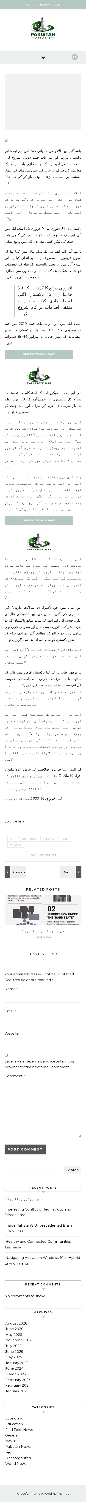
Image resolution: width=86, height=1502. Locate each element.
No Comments (43, 855)
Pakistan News (18, 1446)
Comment (15, 1076)
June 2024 (14, 1368)
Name (11, 989)
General (11, 1435)
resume (48, 838)
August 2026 (16, 1323)
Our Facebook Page (43, 4)
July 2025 (13, 1346)
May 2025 (13, 1357)
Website (12, 1033)
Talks (64, 838)
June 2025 (14, 1351)
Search (73, 1170)
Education (14, 1424)
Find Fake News (19, 1430)
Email (11, 1011)
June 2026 (14, 1329)
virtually (15, 844)
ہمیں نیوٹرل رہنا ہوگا (43, 930)
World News (15, 1463)
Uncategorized (18, 1458)
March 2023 (15, 1374)
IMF (12, 838)
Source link (14, 821)
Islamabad (29, 838)
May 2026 (13, 1334)
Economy (13, 1418)
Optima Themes (57, 1493)
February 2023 (18, 1380)
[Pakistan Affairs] (43, 28)
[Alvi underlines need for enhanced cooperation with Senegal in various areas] (71, 872)
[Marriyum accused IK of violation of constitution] (15, 872)
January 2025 (16, 1363)
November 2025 (19, 1340)
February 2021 (17, 1385)
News (10, 1441)
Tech (9, 1452)
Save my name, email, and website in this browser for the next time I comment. (39, 1064)
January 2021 (16, 1391)
